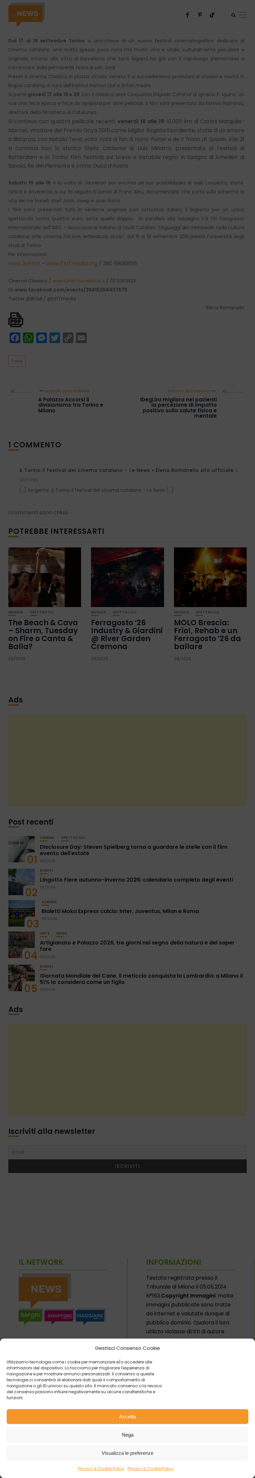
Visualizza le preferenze (127, 1453)
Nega (127, 1435)
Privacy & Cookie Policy (101, 1468)
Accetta (127, 1416)
